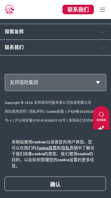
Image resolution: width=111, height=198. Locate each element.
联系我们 (14, 47)
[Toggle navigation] (102, 9)
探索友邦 (14, 31)
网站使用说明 (15, 112)
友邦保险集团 (24, 82)
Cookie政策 (47, 148)
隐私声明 (69, 148)
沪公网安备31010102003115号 (40, 120)
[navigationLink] (9, 9)
